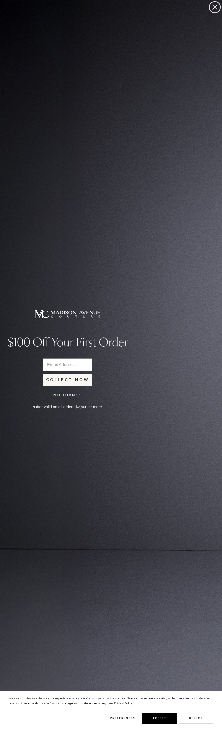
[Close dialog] (214, 7)
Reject (196, 718)
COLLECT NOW (67, 380)
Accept (160, 718)
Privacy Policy (123, 703)
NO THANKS (67, 395)
